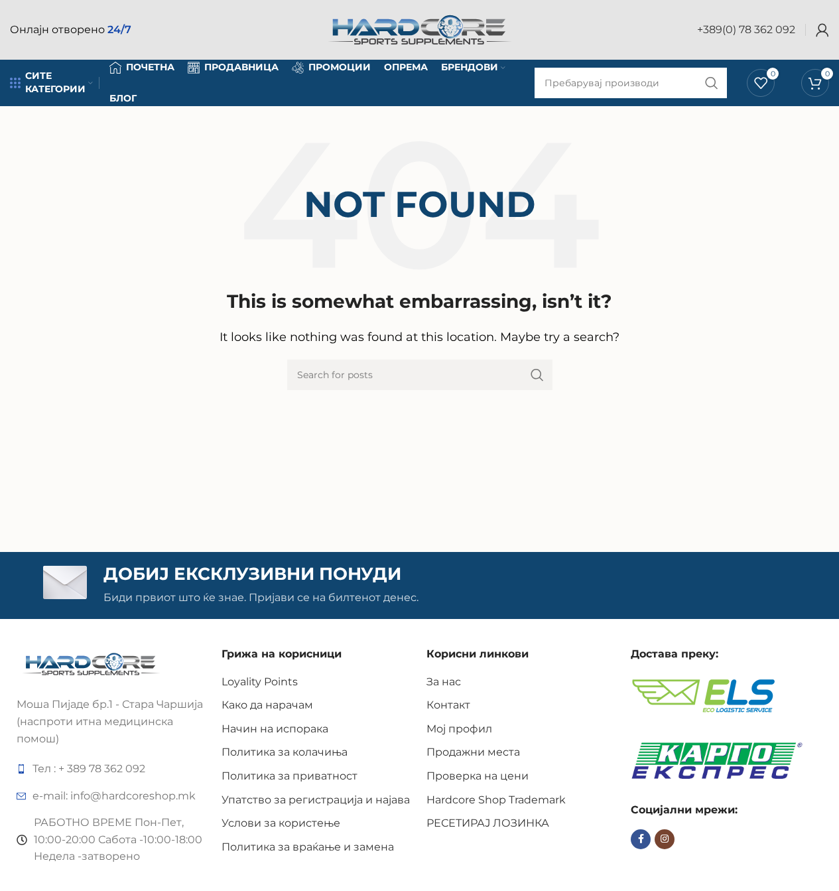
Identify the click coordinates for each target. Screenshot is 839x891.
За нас (443, 681)
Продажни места (473, 752)
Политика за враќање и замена (308, 847)
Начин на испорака (275, 728)
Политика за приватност (289, 776)
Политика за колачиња (285, 752)
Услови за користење (281, 823)
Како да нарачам (267, 705)
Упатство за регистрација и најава (316, 799)
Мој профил (459, 728)
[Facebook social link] (641, 839)
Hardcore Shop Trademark (496, 799)
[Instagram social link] (665, 839)
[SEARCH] (537, 375)
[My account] (822, 30)
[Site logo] (419, 29)
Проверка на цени (477, 776)
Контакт (448, 705)
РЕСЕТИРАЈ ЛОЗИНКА (487, 823)
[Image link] (91, 663)
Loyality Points (260, 681)
